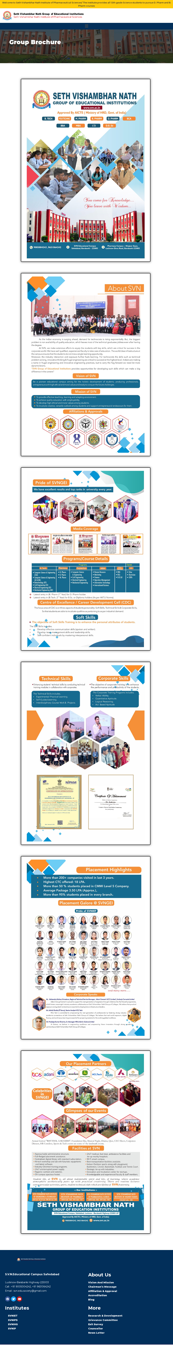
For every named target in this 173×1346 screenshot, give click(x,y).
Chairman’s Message (102, 1286)
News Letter (96, 1332)
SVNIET (13, 1315)
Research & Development (105, 1315)
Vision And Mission (101, 1282)
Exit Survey (95, 1324)
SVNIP (12, 1328)
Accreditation (97, 1295)
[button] (86, 26)
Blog (91, 1299)
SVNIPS (13, 1320)
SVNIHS (13, 1324)
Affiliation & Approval (102, 1291)
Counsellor (95, 1328)
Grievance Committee (103, 1320)
